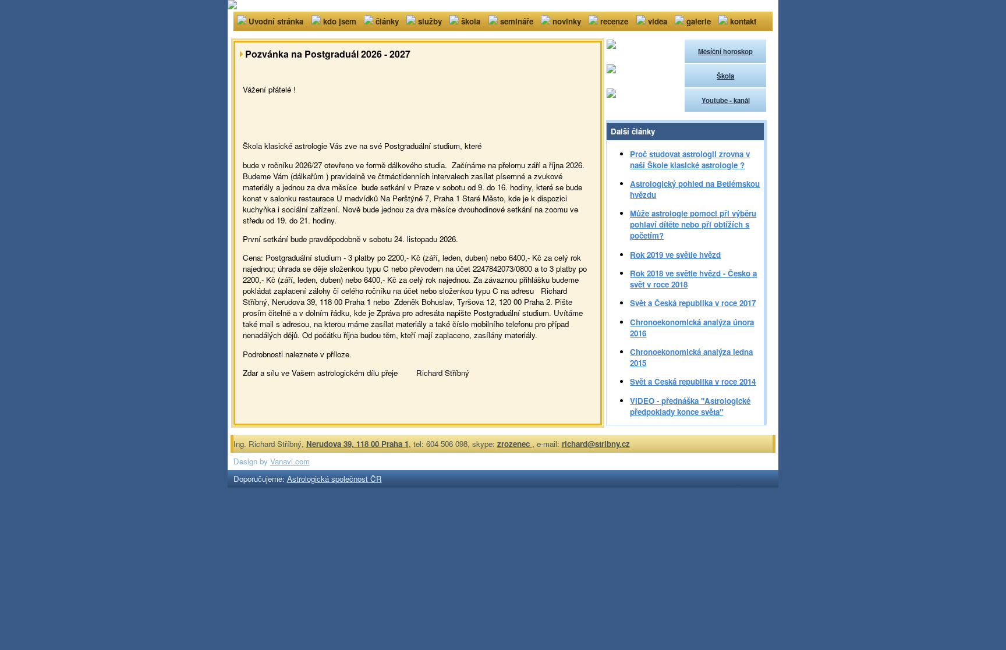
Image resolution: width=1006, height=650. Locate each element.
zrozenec (514, 443)
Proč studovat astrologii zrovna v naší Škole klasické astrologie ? (690, 159)
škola (470, 21)
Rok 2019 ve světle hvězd (675, 254)
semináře (516, 21)
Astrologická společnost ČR (334, 478)
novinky (566, 21)
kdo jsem (339, 21)
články (387, 21)
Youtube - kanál (726, 100)
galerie (698, 21)
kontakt (743, 21)
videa (657, 21)
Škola (725, 75)
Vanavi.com (290, 461)
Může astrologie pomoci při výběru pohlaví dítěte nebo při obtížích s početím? (693, 224)
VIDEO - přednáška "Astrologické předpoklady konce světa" (690, 406)
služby (430, 21)
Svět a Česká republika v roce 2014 (693, 381)
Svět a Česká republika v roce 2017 (693, 302)
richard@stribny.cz (596, 443)
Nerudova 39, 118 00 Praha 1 (357, 443)
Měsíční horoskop (725, 51)
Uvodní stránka (276, 21)
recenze (614, 21)
